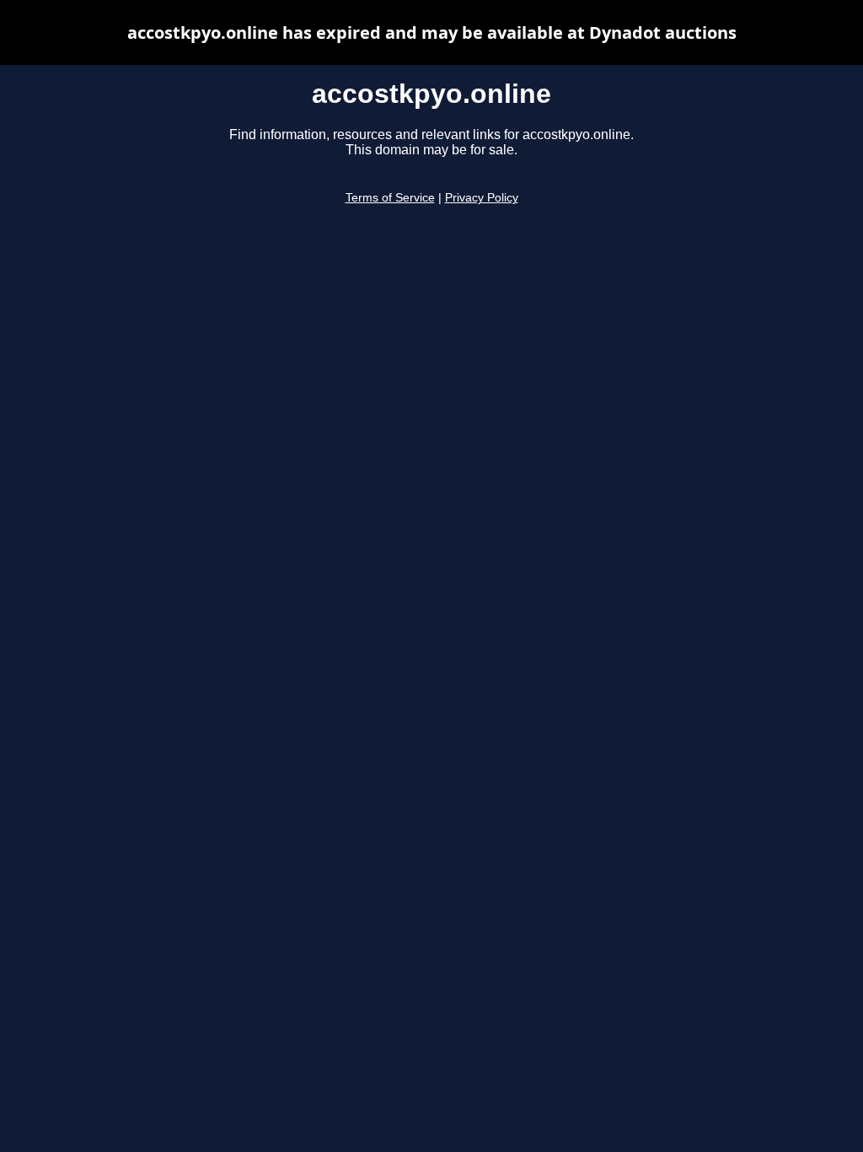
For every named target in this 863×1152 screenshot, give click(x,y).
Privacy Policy (481, 197)
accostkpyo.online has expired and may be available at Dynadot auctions (432, 32)
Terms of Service (390, 197)
